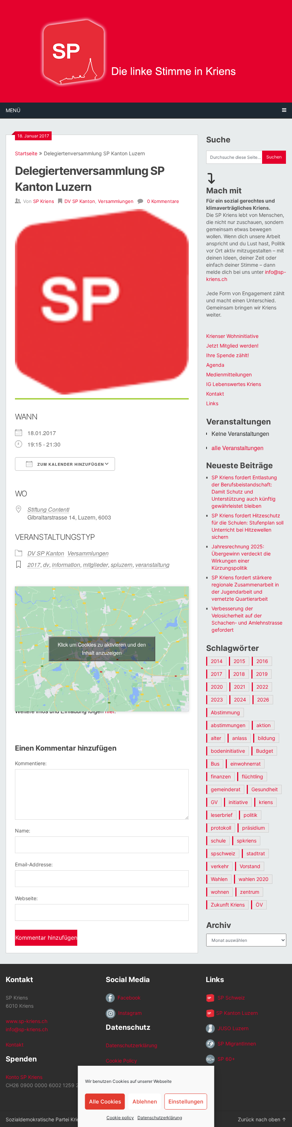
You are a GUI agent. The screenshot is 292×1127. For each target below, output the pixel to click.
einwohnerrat (245, 764)
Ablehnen (144, 1101)
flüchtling (252, 776)
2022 (262, 687)
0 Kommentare (163, 201)
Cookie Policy (121, 1061)
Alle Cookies (105, 1101)
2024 (240, 699)
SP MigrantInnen (235, 1043)
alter (216, 738)
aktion (263, 725)
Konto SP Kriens (24, 1077)
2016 (262, 661)
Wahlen (219, 879)
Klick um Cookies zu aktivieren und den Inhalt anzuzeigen (102, 648)
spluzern (121, 564)
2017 (33, 564)
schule (218, 841)
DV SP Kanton (79, 201)
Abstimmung (225, 712)
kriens (266, 802)
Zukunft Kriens (228, 905)
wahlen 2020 (253, 879)
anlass (239, 738)
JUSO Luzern (232, 1028)
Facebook (128, 998)
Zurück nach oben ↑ (262, 1119)
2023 (217, 699)
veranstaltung (152, 564)
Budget (264, 751)
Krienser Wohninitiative (232, 336)
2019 (262, 674)
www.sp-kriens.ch (26, 1021)
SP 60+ (225, 1059)
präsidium (253, 828)
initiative (238, 802)
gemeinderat (225, 789)
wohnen (220, 892)
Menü (13, 110)
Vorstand (250, 866)
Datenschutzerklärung (159, 1117)
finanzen (221, 776)
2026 (263, 699)
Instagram (128, 1013)
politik (250, 815)
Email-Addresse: (34, 864)
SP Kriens (43, 201)
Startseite (26, 153)
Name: (22, 831)
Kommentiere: (31, 763)
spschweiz (223, 853)
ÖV (259, 905)
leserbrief (222, 815)
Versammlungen (116, 201)
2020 (217, 687)
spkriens (246, 841)
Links (212, 403)
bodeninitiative (228, 751)
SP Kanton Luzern (236, 1013)
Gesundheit (264, 789)
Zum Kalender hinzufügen (70, 464)
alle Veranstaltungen (238, 448)
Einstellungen (185, 1101)
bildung (266, 738)
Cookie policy (120, 1117)
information (66, 564)
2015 (239, 661)
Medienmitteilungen (229, 374)
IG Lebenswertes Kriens (233, 384)
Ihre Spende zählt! (227, 355)
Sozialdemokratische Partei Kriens (45, 1119)
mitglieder (95, 564)
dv (46, 564)
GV (214, 802)
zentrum (249, 892)
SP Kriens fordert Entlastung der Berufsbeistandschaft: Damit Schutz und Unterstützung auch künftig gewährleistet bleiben (244, 491)
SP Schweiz (230, 998)
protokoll (221, 828)
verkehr (220, 866)
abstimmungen (228, 725)
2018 (239, 674)
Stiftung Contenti (48, 509)
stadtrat (255, 853)
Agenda (215, 365)
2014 (217, 661)
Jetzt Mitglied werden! (232, 346)
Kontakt (215, 394)
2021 (239, 687)
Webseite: (26, 898)
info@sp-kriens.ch (27, 1029)
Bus (215, 764)
